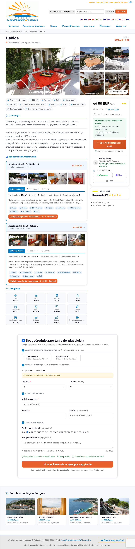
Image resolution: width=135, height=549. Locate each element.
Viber (120, 175)
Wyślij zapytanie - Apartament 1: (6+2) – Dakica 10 (34, 216)
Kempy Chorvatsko (72, 545)
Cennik (46, 189)
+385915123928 (103, 171)
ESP (61, 432)
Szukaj (122, 11)
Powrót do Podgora (101, 202)
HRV (84, 432)
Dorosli (26, 381)
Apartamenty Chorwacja (34, 26)
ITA (55, 432)
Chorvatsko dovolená (87, 545)
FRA (69, 432)
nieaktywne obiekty (31, 545)
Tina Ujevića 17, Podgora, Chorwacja (24, 42)
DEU (47, 432)
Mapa (111, 181)
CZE (31, 432)
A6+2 (110, 109)
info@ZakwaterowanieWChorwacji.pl (76, 540)
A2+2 (116, 109)
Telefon (78, 410)
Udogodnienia (17, 189)
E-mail (26, 410)
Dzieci (76, 381)
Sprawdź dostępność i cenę (111, 144)
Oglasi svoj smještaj (114, 540)
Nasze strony (44, 545)
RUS (76, 432)
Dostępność (33, 189)
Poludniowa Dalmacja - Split (17, 31)
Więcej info (121, 26)
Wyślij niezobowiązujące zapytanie (69, 464)
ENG (39, 432)
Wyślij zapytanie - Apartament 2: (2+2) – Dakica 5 (34, 281)
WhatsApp (103, 175)
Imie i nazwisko (30, 399)
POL (24, 432)
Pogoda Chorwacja (71, 26)
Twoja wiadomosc (37, 437)
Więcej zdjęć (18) (119, 92)
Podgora (33, 31)
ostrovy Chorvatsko (104, 545)
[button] (109, 193)
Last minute (89, 26)
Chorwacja (14, 26)
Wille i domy (105, 26)
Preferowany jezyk (37, 428)
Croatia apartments (57, 545)
